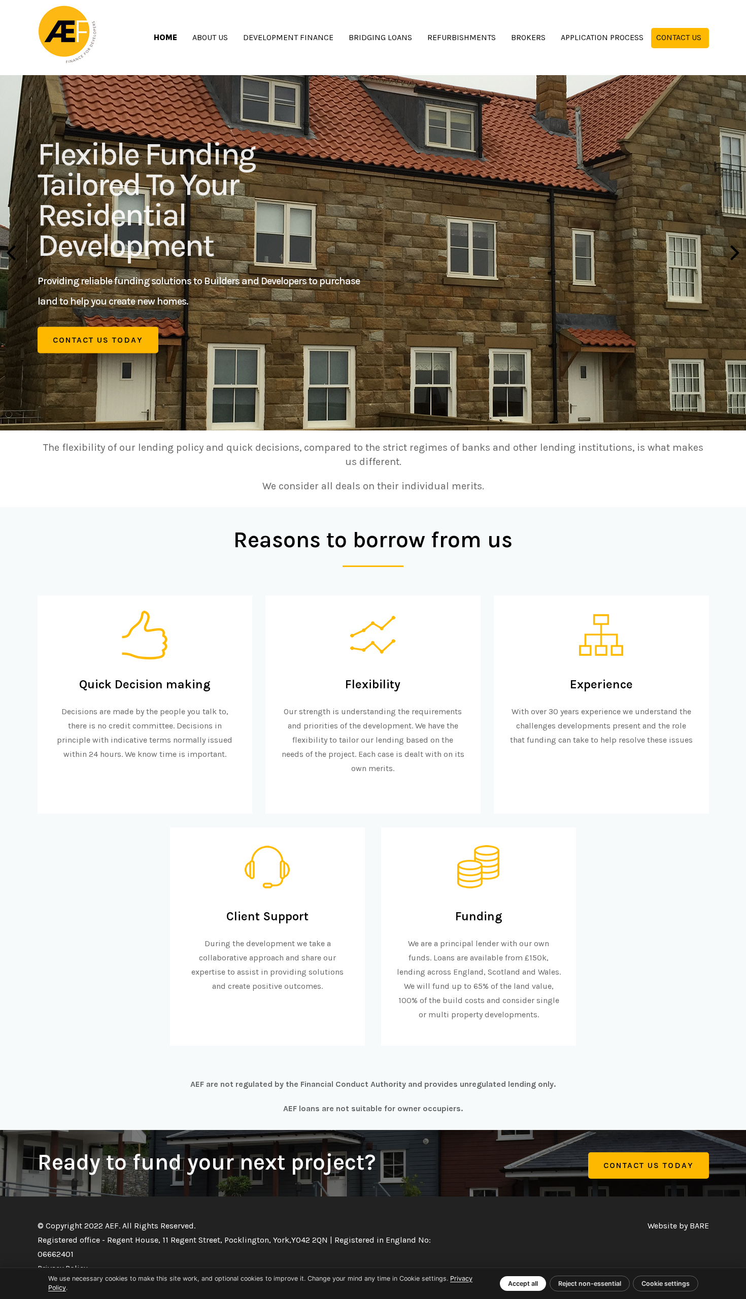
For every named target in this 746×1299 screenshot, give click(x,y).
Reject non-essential (589, 1283)
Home (165, 37)
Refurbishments (461, 37)
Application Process (602, 37)
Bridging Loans (380, 37)
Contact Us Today (98, 340)
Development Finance (288, 37)
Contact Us (678, 37)
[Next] (733, 252)
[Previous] (12, 252)
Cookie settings (665, 1283)
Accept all (523, 1283)
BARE (699, 1225)
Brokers (528, 37)
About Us (210, 37)
